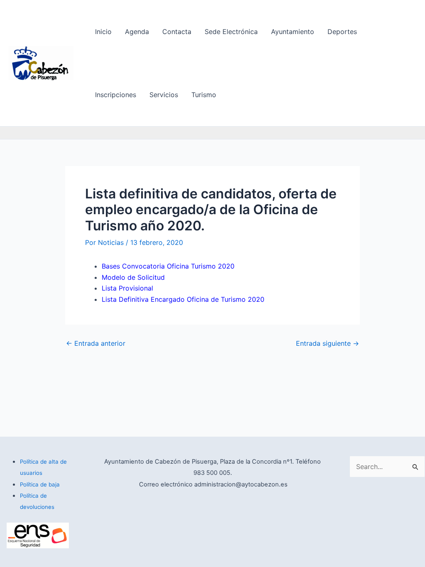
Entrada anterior (95, 343)
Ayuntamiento (292, 31)
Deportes (342, 31)
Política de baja (40, 484)
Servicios (163, 94)
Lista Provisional (127, 288)
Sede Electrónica (231, 31)
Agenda (137, 31)
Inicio (103, 31)
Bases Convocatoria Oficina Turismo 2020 (168, 266)
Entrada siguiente (327, 343)
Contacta (176, 31)
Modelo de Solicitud (133, 277)
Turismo (203, 94)
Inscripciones (115, 94)
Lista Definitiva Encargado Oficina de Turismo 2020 (183, 299)
